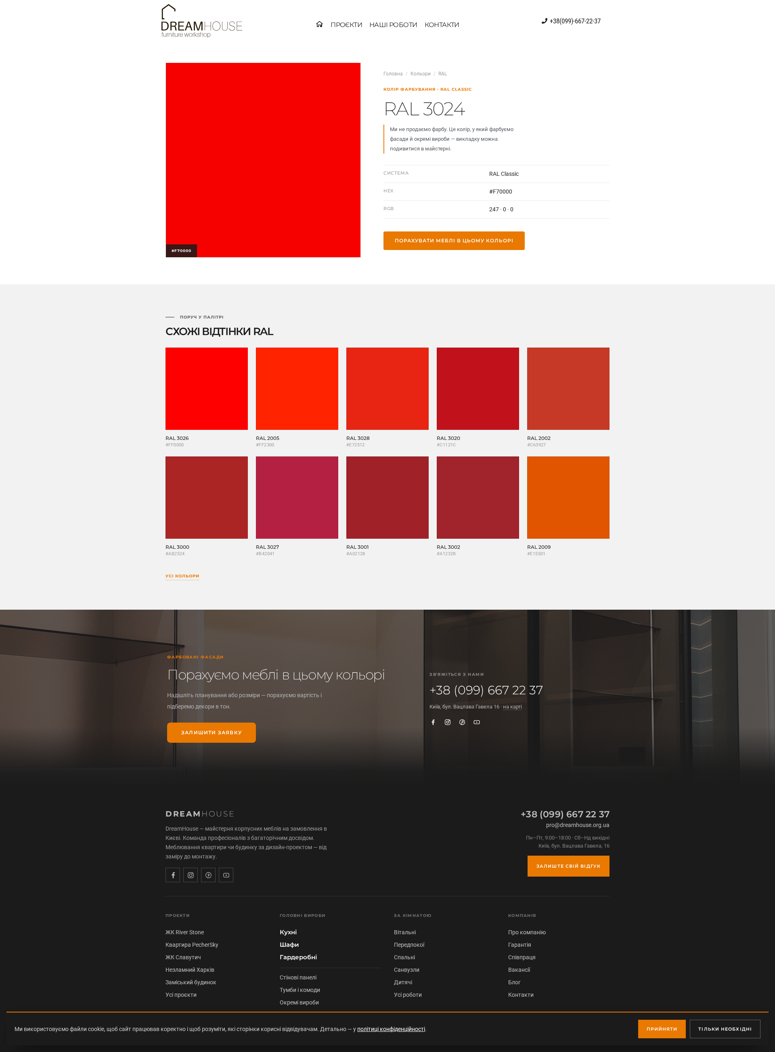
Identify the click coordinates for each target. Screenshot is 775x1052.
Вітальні (405, 932)
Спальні (404, 957)
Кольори (421, 74)
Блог (514, 982)
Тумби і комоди (300, 990)
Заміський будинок (190, 982)
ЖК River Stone (184, 932)
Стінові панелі (298, 977)
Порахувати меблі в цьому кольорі (454, 240)
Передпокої (409, 945)
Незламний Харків (189, 970)
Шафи (289, 944)
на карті (512, 707)
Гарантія (519, 945)
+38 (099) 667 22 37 (486, 690)
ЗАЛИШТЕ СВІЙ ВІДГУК (568, 866)
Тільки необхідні (725, 1029)
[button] (346, 25)
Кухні (288, 932)
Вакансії (519, 970)
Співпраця (522, 957)
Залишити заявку (211, 732)
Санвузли (406, 970)
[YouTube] (476, 722)
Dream (200, 814)
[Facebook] (433, 722)
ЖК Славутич (183, 957)
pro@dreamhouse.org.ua (578, 825)
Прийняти (662, 1029)
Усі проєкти (181, 995)
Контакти (521, 995)
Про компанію (527, 932)
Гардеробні (298, 957)
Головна (393, 74)
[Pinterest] (462, 722)
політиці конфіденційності (391, 1029)
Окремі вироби (299, 1002)
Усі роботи (408, 995)
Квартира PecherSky (191, 945)
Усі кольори (182, 576)
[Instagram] (447, 722)
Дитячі (403, 982)
